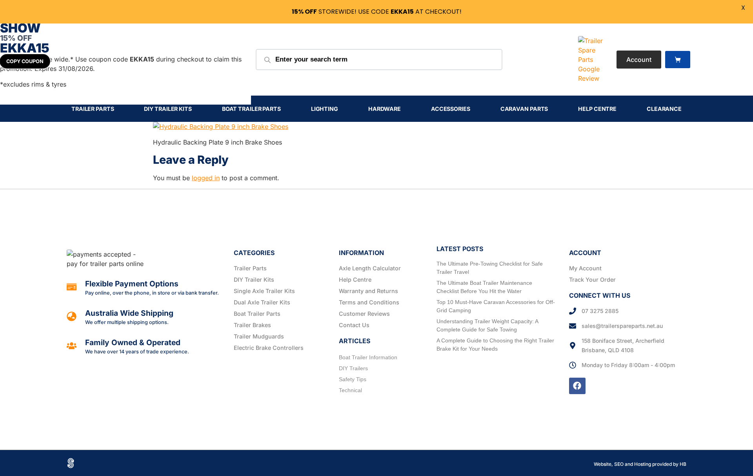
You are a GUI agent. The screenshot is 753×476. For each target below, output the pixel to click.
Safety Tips (352, 379)
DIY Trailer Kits (167, 108)
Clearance (664, 108)
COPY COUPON (25, 61)
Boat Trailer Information (368, 357)
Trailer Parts (92, 108)
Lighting (324, 108)
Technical (350, 390)
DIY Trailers (353, 368)
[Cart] (677, 60)
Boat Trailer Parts (251, 108)
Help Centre (597, 108)
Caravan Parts (524, 108)
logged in (206, 178)
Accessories (450, 108)
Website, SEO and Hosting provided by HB (640, 464)
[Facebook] (577, 386)
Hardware (384, 108)
